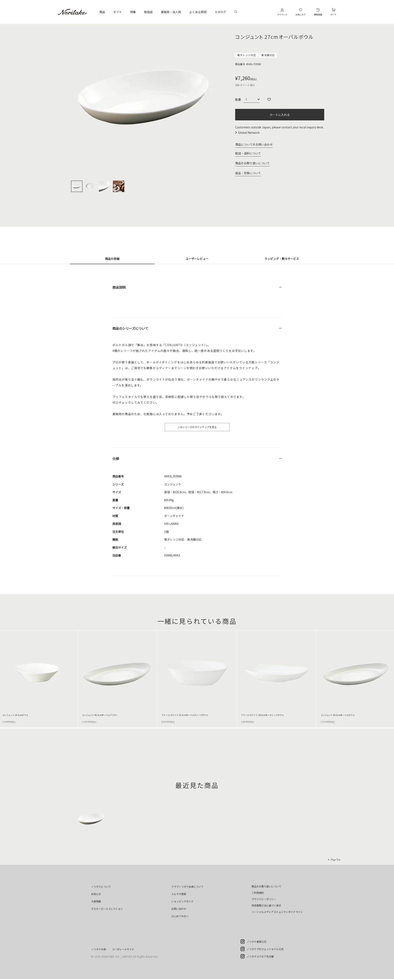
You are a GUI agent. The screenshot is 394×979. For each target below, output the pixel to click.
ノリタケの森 (98, 949)
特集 (133, 12)
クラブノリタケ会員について (187, 886)
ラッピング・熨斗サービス (282, 259)
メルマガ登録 (178, 894)
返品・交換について (248, 173)
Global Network (249, 132)
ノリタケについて (101, 886)
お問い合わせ (178, 908)
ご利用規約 (258, 892)
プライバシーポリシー (264, 899)
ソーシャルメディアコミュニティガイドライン (277, 911)
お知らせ (96, 894)
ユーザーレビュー (197, 259)
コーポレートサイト (123, 949)
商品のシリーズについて (130, 328)
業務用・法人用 (171, 12)
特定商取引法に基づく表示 (266, 905)
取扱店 (148, 12)
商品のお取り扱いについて (252, 163)
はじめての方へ (180, 916)
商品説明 (119, 287)
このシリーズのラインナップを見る (197, 427)
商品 (102, 12)
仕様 (115, 458)
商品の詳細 (112, 259)
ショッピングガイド (182, 901)
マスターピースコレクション (107, 908)
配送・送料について (248, 153)
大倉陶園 (96, 901)
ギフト (117, 12)
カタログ (220, 12)
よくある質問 (197, 12)
